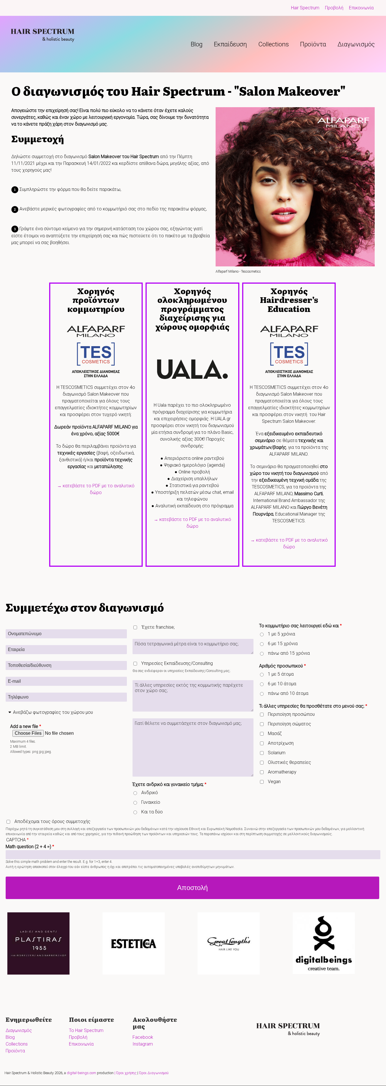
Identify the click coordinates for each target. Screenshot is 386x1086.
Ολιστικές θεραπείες (289, 762)
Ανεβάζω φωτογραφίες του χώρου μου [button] (53, 712)
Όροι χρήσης (126, 1073)
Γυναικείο (150, 802)
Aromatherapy (282, 772)
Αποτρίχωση (281, 743)
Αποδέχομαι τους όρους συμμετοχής (52, 821)
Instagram (143, 1044)
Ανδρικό (149, 792)
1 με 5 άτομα (281, 674)
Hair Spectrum (305, 7)
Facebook (143, 1037)
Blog (197, 44)
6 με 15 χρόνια (283, 643)
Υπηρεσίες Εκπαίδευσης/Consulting (177, 663)
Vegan (274, 781)
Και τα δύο (152, 812)
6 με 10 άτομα (282, 683)
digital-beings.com (81, 1073)
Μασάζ (275, 733)
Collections (273, 44)
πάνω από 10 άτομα (288, 693)
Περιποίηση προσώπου (291, 714)
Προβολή (334, 7)
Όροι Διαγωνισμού (154, 1073)
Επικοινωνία (361, 7)
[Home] (45, 33)
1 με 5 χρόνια (281, 634)
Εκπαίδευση (230, 44)
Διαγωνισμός (356, 44)
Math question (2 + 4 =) (28, 846)
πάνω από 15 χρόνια (289, 653)
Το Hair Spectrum (86, 1030)
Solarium (276, 752)
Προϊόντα (313, 44)
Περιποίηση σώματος (289, 724)
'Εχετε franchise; (158, 627)
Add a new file (24, 726)
